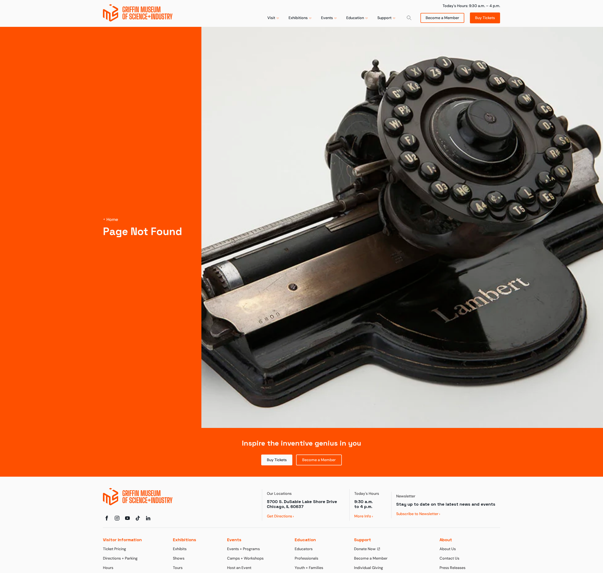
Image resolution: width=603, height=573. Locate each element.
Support (384, 17)
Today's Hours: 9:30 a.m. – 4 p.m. (471, 5)
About (446, 539)
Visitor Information (122, 539)
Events (327, 17)
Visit (271, 17)
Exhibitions (298, 17)
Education (355, 17)
